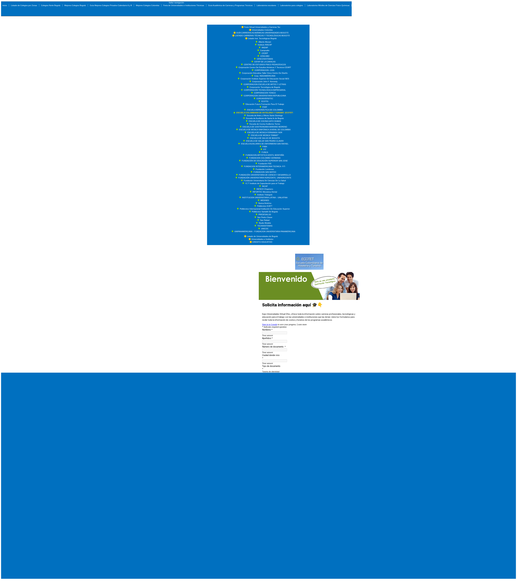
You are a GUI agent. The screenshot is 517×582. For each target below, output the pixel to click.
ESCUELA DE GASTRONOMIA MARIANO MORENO (265, 127)
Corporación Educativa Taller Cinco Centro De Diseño (265, 73)
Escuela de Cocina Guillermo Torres (264, 124)
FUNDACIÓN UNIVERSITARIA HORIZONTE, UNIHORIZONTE (264, 178)
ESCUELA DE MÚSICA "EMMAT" (265, 135)
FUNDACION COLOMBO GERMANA (264, 158)
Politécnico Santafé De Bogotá (265, 212)
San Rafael (265, 220)
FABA (264, 147)
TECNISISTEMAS (264, 226)
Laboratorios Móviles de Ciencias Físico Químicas (328, 5)
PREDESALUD (264, 214)
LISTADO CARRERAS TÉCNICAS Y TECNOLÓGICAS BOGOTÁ (262, 35)
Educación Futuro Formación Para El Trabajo (265, 104)
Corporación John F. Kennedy (264, 81)
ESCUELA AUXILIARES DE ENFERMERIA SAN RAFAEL (265, 144)
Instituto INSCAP (265, 45)
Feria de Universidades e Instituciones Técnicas (183, 5)
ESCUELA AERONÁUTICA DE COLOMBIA (265, 110)
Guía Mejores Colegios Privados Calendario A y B (111, 5)
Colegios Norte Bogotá (50, 5)
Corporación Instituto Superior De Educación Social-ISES (265, 79)
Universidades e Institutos (262, 239)
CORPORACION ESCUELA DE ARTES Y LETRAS (265, 84)
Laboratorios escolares (266, 5)
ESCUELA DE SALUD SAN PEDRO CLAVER (265, 141)
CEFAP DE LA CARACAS (264, 62)
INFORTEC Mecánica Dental (265, 192)
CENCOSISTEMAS (265, 59)
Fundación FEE (264, 163)
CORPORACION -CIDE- (265, 70)
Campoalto (264, 50)
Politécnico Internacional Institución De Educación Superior (265, 209)
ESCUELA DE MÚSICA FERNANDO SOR (264, 132)
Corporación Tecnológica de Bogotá (265, 87)
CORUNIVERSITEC (264, 98)
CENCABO (264, 56)
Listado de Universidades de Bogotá (262, 236)
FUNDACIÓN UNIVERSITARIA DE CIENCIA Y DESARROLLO (265, 175)
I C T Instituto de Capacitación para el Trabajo (264, 183)
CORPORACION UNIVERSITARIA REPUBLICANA (265, 96)
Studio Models (265, 223)
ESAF (264, 107)
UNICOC (264, 229)
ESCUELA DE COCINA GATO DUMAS (265, 121)
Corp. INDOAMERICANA (264, 76)
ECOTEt (264, 101)
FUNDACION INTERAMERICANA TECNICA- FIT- (265, 166)
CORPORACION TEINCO (265, 93)
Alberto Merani (264, 42)
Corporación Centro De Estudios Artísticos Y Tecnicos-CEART (265, 67)
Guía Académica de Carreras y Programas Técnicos (230, 5)
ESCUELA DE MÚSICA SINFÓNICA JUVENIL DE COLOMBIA (265, 130)
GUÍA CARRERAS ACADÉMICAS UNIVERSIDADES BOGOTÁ (262, 33)
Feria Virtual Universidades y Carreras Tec (262, 27)
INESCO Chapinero (264, 189)
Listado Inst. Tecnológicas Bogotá (262, 38)
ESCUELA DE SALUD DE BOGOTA (265, 138)
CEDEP (265, 53)
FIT (264, 149)
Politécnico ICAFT (264, 206)
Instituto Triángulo (264, 195)
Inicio (4, 5)
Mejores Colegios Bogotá (75, 5)
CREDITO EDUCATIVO (262, 242)
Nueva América (264, 203)
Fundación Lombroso (265, 169)
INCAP (265, 186)
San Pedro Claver (264, 217)
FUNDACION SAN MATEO (265, 172)
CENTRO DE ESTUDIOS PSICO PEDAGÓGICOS (265, 64)
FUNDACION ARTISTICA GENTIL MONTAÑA (265, 155)
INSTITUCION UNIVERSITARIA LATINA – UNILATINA (264, 197)
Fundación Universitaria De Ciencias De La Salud (265, 180)
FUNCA (265, 152)
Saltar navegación (176, 2)
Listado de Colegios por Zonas (24, 5)
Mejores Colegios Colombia (147, 5)
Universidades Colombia (262, 30)
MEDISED (265, 200)
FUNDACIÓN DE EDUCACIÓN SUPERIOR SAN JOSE (265, 161)
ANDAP (265, 47)
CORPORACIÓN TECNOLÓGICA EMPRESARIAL (265, 90)
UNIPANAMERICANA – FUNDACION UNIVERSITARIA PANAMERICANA (264, 231)
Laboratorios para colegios (291, 5)
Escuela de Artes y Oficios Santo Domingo (265, 115)
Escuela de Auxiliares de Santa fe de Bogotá (265, 118)
